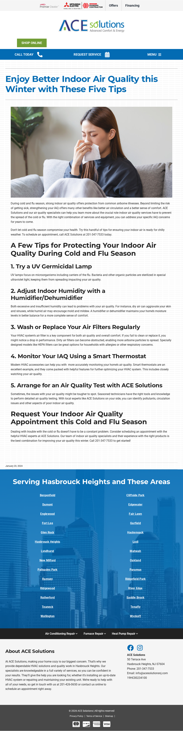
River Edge (135, 588)
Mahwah (135, 551)
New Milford (47, 560)
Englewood (47, 514)
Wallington (48, 616)
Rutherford (47, 597)
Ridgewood (47, 588)
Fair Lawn (135, 514)
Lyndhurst (47, 551)
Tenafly (135, 607)
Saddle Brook (135, 597)
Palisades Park (47, 569)
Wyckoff (135, 616)
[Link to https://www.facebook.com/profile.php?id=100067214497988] (130, 647)
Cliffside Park (135, 495)
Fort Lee (47, 523)
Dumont (47, 504)
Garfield (135, 523)
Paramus (136, 569)
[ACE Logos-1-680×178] (91, 16)
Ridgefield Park (135, 579)
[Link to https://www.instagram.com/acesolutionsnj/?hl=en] (140, 647)
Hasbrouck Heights (47, 541)
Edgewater (135, 504)
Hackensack (135, 532)
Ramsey (47, 579)
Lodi (135, 541)
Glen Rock (47, 532)
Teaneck (47, 607)
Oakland (135, 560)
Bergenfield (47, 495)
